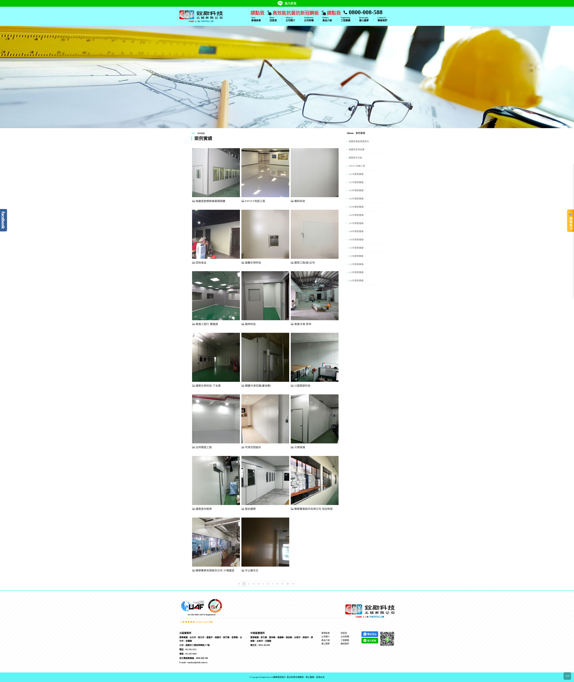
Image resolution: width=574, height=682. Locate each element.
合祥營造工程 (204, 447)
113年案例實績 (356, 272)
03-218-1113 (191, 649)
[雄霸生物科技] (265, 234)
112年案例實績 (356, 264)
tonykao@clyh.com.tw (197, 662)
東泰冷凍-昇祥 (302, 324)
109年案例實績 (356, 239)
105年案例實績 (356, 207)
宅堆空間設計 (253, 447)
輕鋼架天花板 (355, 158)
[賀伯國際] (265, 480)
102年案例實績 (356, 182)
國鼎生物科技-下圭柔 (208, 385)
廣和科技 (299, 201)
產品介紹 (327, 19)
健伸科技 (250, 324)
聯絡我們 (382, 19)
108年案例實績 (356, 231)
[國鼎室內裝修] (216, 480)
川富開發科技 (302, 385)
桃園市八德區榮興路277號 (198, 645)
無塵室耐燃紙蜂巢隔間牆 (210, 201)
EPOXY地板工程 (255, 201)
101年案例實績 (356, 174)
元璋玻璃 (299, 447)
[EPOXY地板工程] (265, 172)
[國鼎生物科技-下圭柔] (216, 357)
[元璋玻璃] (315, 418)
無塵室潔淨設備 (356, 149)
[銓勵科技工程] (201, 16)
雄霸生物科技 (253, 262)
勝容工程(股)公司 (304, 262)
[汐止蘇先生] (265, 542)
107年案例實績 (356, 223)
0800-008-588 (365, 12)
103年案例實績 (356, 190)
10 (288, 584)
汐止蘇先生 (251, 570)
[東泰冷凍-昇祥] (315, 295)
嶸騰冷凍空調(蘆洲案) (258, 385)
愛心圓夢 (364, 19)
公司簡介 (290, 19)
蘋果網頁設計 (279, 677)
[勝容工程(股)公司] (315, 234)
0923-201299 (264, 645)
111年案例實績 (356, 256)
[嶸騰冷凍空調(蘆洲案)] (265, 357)
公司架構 (309, 19)
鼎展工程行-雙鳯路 (207, 324)
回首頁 (273, 19)
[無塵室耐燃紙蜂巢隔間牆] (216, 172)
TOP (567, 676)
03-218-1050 (191, 654)
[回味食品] (216, 234)
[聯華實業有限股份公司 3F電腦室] (216, 542)
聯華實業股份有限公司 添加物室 (313, 508)
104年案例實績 (356, 198)
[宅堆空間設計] (265, 418)
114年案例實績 (356, 280)
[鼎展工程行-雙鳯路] (216, 295)
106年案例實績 (356, 215)
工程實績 (345, 19)
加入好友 (291, 3)
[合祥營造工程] (216, 418)
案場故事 (256, 19)
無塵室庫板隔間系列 (359, 141)
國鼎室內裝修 (204, 508)
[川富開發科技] (315, 357)
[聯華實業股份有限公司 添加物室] (315, 480)
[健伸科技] (265, 295)
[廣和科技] (315, 172)
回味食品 (201, 262)
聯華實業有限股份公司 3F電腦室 (215, 570)
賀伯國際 (250, 508)
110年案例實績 (356, 248)
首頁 (193, 133)
